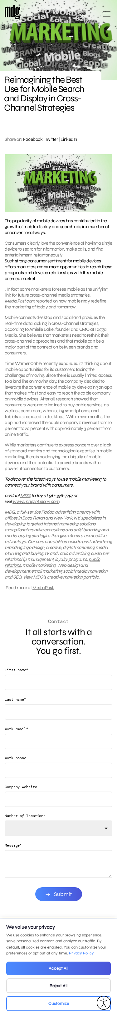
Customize (58, 1003)
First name (16, 669)
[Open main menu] (106, 16)
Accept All (58, 968)
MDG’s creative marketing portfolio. (66, 577)
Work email (16, 729)
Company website (21, 786)
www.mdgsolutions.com (35, 501)
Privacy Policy (81, 953)
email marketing (46, 571)
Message (13, 845)
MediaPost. (43, 587)
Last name (15, 699)
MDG (25, 495)
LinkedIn (69, 139)
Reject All (58, 985)
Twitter (51, 139)
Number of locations (25, 815)
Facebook (32, 139)
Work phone (15, 757)
